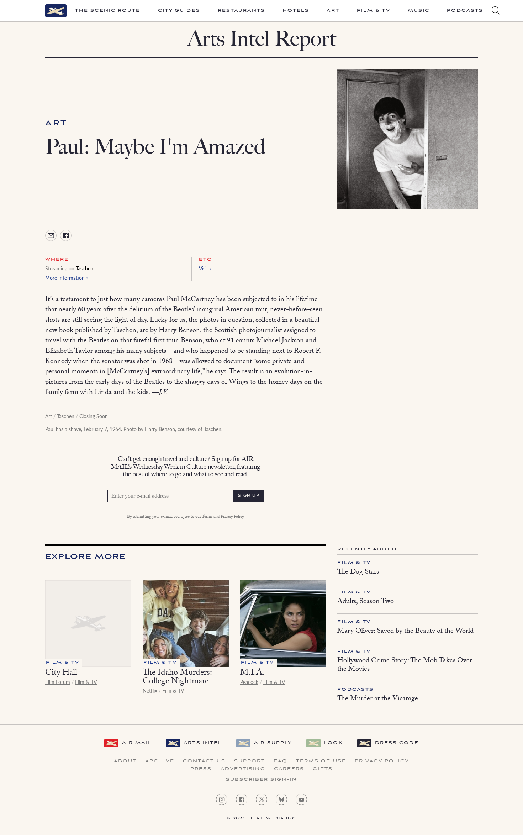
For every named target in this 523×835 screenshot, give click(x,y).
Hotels (296, 10)
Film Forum (57, 681)
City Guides (179, 10)
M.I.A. (252, 673)
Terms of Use (321, 761)
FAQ (280, 761)
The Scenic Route (108, 10)
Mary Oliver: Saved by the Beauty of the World (405, 632)
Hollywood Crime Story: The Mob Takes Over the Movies (404, 665)
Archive (159, 761)
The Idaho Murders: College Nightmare (177, 677)
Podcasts (465, 10)
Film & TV (373, 10)
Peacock (249, 681)
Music (419, 10)
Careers (289, 769)
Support (249, 761)
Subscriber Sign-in (261, 779)
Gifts (323, 769)
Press (201, 769)
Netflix (150, 690)
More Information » (66, 277)
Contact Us (204, 761)
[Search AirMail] (496, 10)
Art (333, 10)
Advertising (243, 769)
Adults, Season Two (365, 602)
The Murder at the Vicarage (377, 699)
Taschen (84, 268)
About (125, 761)
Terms (207, 516)
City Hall (61, 673)
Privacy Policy (232, 516)
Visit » (205, 268)
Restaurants (241, 10)
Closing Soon (93, 416)
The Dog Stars (358, 572)
